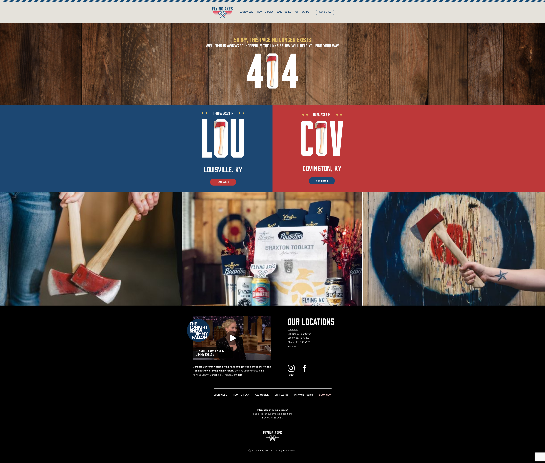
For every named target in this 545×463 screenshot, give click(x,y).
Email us (292, 346)
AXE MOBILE (284, 12)
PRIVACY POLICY (303, 395)
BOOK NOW (325, 395)
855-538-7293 (302, 342)
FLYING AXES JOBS (272, 417)
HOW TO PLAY (265, 12)
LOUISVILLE (220, 395)
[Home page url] (222, 13)
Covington (322, 180)
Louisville (246, 12)
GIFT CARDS (302, 12)
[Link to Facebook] (304, 371)
